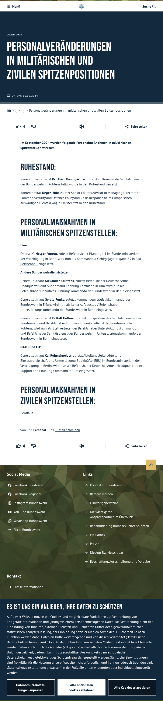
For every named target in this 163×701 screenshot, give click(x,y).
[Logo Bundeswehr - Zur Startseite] (81, 6)
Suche (146, 6)
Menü (16, 6)
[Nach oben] (151, 465)
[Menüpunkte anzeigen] (20, 110)
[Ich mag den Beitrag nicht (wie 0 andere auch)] (34, 126)
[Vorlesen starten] (82, 126)
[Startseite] (9, 110)
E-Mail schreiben (67, 430)
